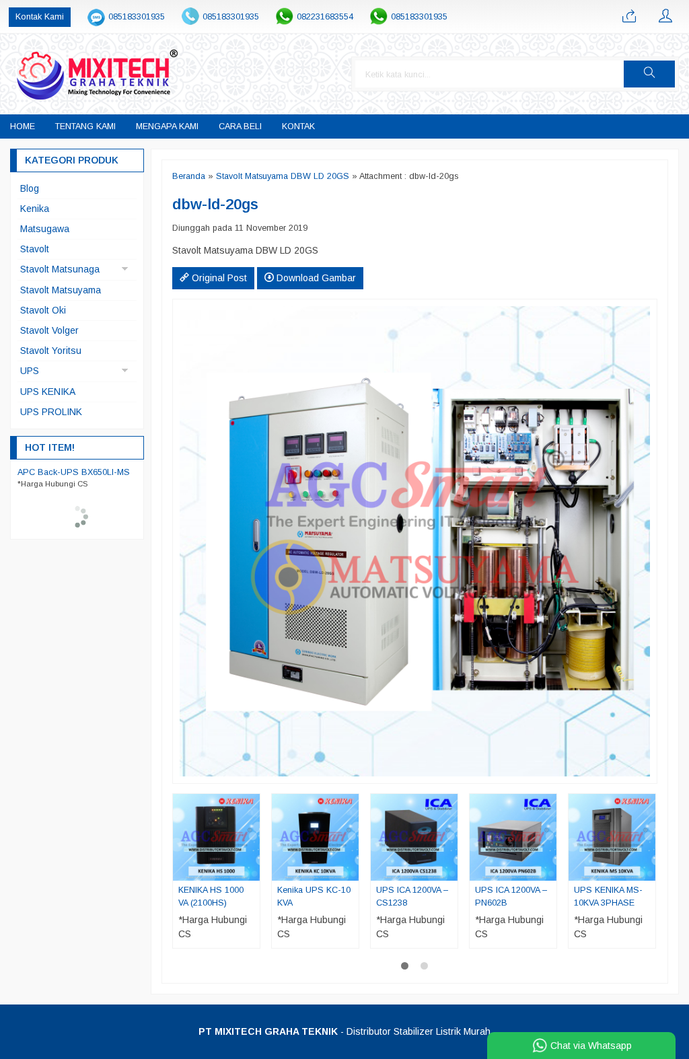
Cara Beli (240, 126)
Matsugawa (44, 228)
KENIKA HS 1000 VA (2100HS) (211, 896)
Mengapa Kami (167, 126)
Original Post (218, 277)
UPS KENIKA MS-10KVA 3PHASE (608, 896)
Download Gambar (315, 277)
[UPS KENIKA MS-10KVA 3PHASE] (612, 837)
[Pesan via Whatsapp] (629, 16)
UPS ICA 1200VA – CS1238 (412, 896)
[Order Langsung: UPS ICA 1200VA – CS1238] (449, 870)
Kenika (34, 208)
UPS (29, 370)
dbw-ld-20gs (215, 204)
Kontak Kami (39, 17)
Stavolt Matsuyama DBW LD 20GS (282, 176)
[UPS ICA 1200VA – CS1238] (414, 837)
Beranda (188, 176)
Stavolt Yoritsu (50, 350)
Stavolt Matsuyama (60, 290)
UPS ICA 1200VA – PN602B (511, 896)
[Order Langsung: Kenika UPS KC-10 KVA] (350, 870)
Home (22, 126)
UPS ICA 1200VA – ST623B (70, 472)
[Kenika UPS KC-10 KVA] (315, 837)
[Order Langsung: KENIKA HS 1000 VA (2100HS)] (251, 870)
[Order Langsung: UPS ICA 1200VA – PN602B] (548, 870)
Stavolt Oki (43, 310)
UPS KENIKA (47, 391)
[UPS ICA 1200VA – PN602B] (513, 837)
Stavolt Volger (49, 330)
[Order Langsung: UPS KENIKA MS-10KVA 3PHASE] (647, 870)
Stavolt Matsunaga (60, 269)
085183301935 (136, 17)
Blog (29, 188)
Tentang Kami (85, 126)
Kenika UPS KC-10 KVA (314, 896)
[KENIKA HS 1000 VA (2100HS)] (216, 837)
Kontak (298, 126)
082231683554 (325, 17)
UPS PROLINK (51, 411)
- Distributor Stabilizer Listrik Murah (344, 1031)
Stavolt (34, 249)
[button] (649, 74)
